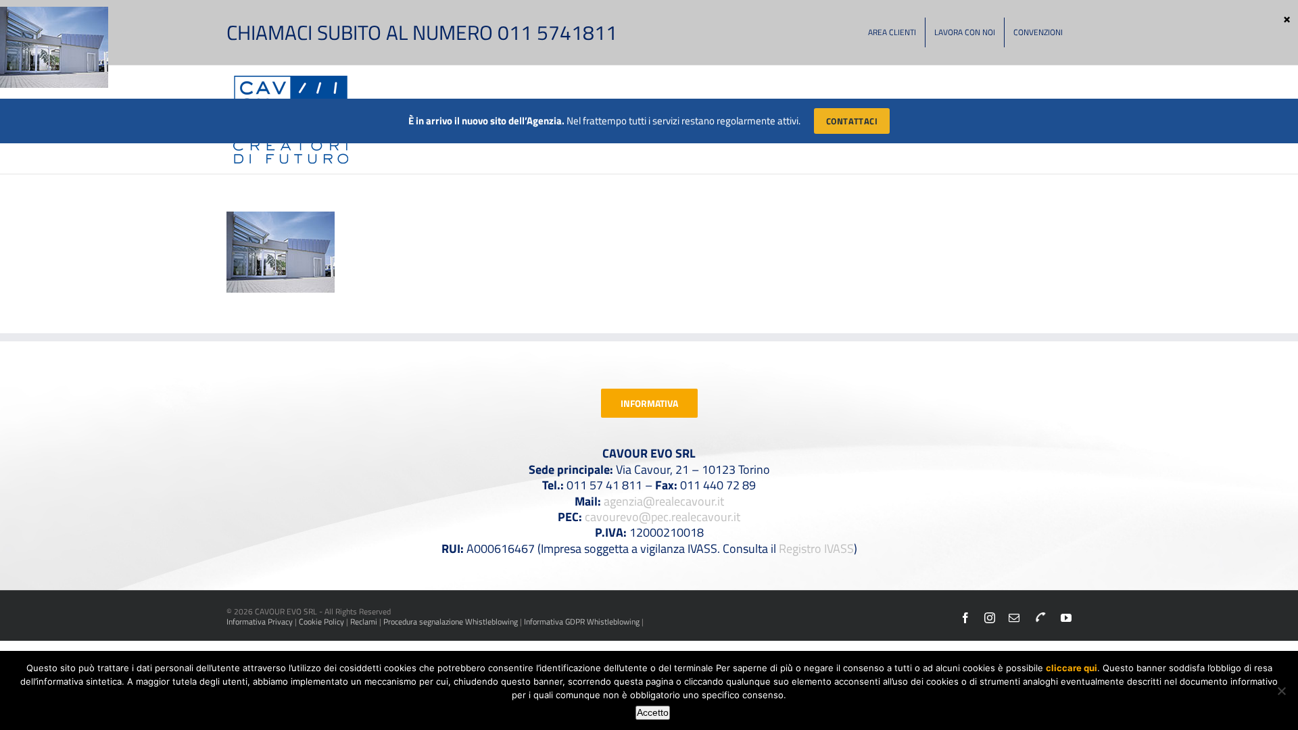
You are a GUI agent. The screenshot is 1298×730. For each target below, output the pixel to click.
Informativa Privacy (259, 621)
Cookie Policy (321, 621)
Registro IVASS (816, 548)
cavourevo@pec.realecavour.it (662, 517)
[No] (1281, 691)
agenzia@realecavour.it (664, 501)
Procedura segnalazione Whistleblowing (450, 621)
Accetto (653, 712)
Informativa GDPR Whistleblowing (582, 621)
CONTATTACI (852, 121)
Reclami (363, 621)
